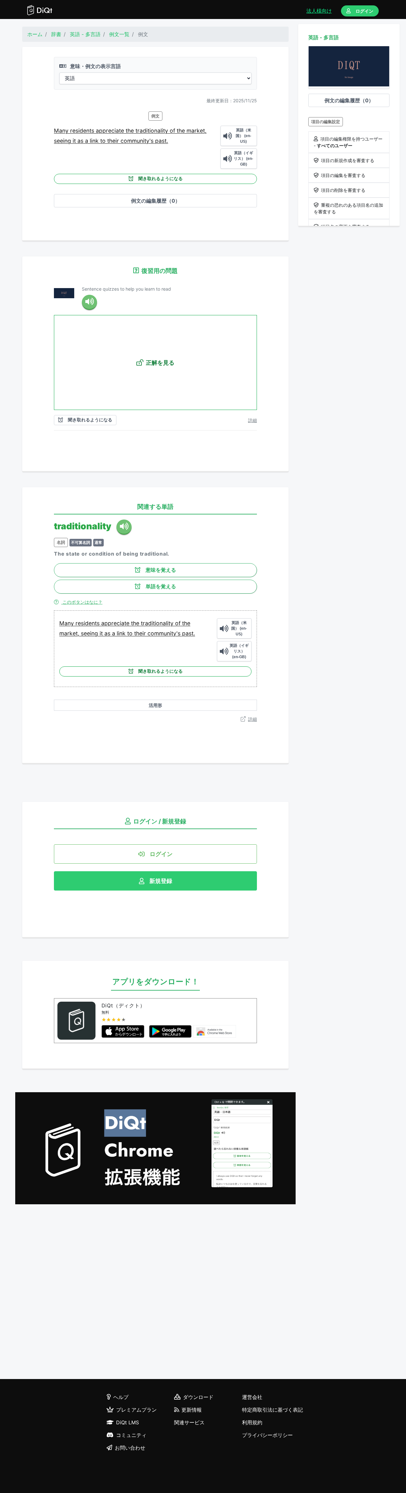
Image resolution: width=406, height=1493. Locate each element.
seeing (63, 140)
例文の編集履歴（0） (155, 201)
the (130, 130)
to (103, 140)
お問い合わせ (130, 1448)
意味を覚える (161, 570)
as (81, 140)
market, (196, 130)
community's (138, 140)
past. (161, 140)
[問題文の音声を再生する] (89, 302)
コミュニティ (131, 1435)
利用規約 (252, 1422)
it (75, 140)
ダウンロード (198, 1397)
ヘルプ (120, 1397)
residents (83, 130)
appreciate (111, 130)
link (95, 140)
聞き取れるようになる (160, 178)
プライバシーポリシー (267, 1435)
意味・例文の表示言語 (95, 66)
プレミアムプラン (136, 1410)
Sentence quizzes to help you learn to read (126, 289)
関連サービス (189, 1422)
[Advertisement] (155, 1292)
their (114, 140)
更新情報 (191, 1410)
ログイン (364, 11)
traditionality (152, 130)
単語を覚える (161, 586)
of (173, 130)
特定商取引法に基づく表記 (272, 1410)
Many (62, 130)
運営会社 (252, 1397)
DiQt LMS (127, 1422)
